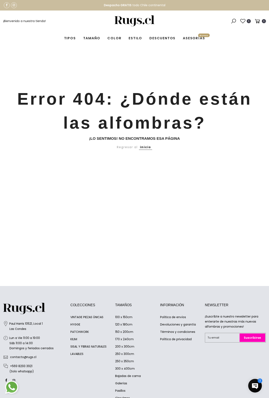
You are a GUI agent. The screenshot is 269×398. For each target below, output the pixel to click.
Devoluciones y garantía (178, 324)
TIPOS (70, 38)
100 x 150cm (123, 317)
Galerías (121, 383)
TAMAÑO (91, 38)
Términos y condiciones (177, 332)
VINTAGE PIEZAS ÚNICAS (86, 317)
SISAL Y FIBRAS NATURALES (88, 346)
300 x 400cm (125, 368)
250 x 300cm (124, 354)
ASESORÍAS (195, 37)
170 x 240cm (124, 339)
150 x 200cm (124, 332)
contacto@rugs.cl (23, 357)
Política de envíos (173, 317)
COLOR (114, 38)
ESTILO (135, 38)
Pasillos (120, 391)
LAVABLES (76, 354)
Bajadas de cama (128, 376)
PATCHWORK (79, 332)
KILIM (73, 339)
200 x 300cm (124, 346)
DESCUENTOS (162, 38)
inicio (145, 147)
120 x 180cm (123, 324)
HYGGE (75, 324)
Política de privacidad (176, 339)
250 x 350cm (124, 361)
